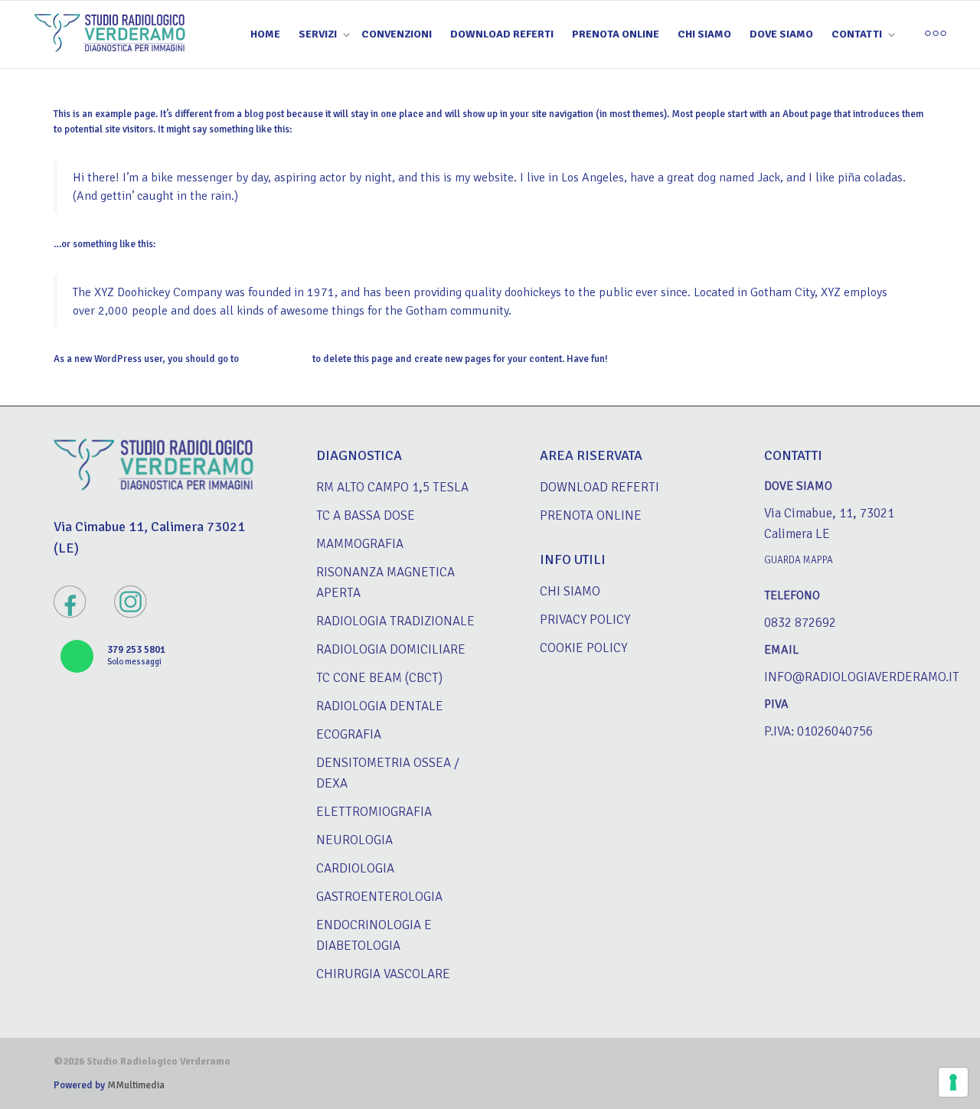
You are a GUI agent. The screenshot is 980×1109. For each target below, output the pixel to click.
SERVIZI (319, 34)
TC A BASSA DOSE (365, 515)
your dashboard (275, 359)
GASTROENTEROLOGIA (379, 897)
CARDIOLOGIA (355, 868)
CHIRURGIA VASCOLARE (383, 974)
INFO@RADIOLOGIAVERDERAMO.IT (861, 677)
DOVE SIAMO (781, 34)
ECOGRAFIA (348, 734)
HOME (265, 34)
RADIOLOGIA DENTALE (379, 706)
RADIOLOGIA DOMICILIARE (391, 649)
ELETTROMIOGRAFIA (374, 812)
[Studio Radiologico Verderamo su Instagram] (130, 604)
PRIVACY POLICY (585, 620)
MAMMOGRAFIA (359, 544)
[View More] (935, 34)
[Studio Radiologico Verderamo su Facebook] (70, 604)
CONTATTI (857, 34)
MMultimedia (135, 1085)
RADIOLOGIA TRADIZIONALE (395, 621)
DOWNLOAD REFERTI (502, 34)
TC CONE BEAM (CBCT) (379, 678)
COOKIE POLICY (583, 648)
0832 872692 (800, 623)
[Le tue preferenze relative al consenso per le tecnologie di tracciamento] (953, 1082)
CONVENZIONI (396, 34)
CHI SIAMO (704, 34)
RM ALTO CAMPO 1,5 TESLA (392, 487)
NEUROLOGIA (354, 840)
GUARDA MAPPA (798, 560)
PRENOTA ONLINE (615, 34)
